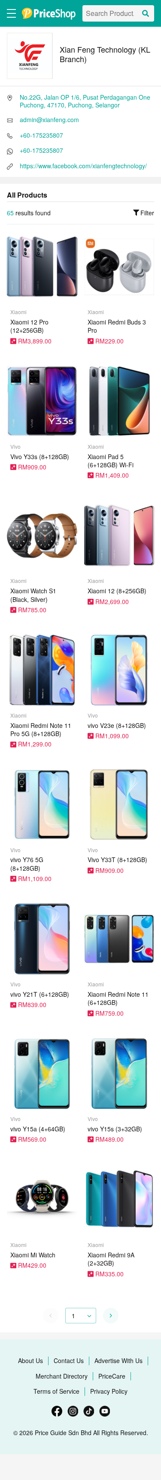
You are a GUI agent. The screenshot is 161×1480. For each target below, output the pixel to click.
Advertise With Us (118, 1360)
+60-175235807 (41, 135)
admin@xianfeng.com (49, 119)
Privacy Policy (109, 1391)
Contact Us (69, 1360)
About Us (30, 1360)
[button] (110, 1315)
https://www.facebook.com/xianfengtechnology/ (83, 166)
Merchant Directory (62, 1376)
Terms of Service (56, 1391)
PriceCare (111, 1376)
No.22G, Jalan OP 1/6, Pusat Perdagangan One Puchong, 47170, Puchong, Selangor (85, 101)
